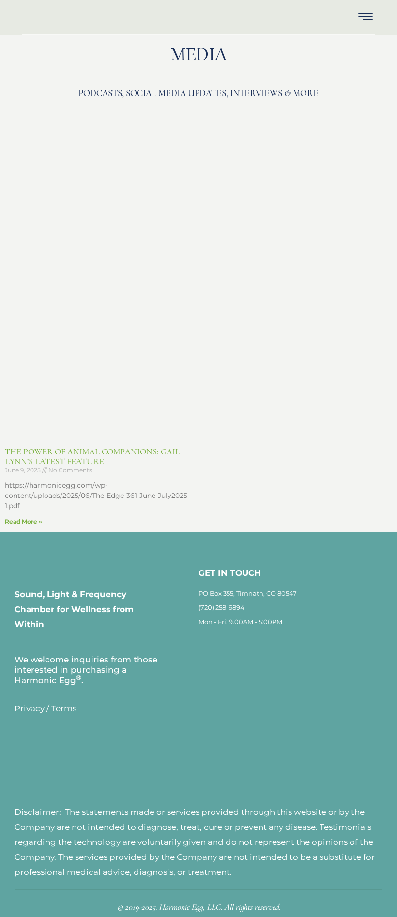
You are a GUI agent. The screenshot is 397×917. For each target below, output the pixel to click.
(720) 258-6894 (221, 607)
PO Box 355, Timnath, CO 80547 (247, 593)
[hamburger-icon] (365, 17)
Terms (63, 708)
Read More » (23, 521)
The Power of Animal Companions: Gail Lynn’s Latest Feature (92, 456)
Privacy (30, 708)
